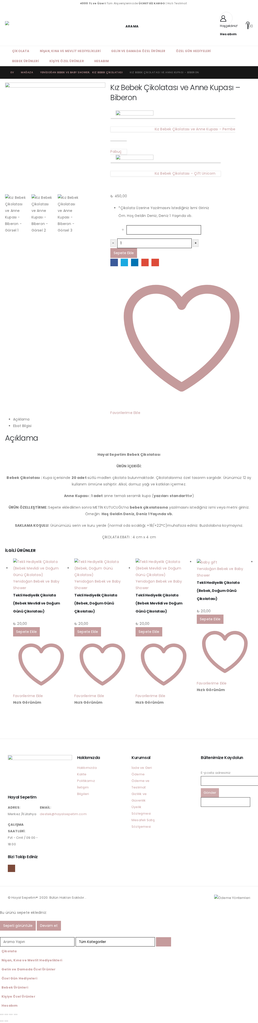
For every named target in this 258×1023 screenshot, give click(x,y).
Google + (145, 262)
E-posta (155, 262)
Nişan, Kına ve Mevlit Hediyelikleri (70, 51)
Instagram (11, 868)
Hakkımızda (87, 767)
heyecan (124, 262)
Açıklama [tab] (21, 419)
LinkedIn (134, 262)
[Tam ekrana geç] (6, 1014)
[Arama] (163, 941)
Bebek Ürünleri (25, 61)
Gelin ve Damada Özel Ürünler (138, 51)
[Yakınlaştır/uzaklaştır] (2, 1014)
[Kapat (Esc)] (15, 1014)
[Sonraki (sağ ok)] (6, 1020)
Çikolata (20, 51)
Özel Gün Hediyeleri (193, 51)
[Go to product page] (41, 568)
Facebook (114, 262)
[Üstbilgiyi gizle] (17, 26)
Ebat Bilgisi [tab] (22, 425)
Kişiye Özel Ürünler (66, 61)
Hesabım (101, 61)
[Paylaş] (11, 1014)
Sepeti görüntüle (18, 925)
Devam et (49, 925)
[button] (129, 26)
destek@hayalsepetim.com (63, 814)
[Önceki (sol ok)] (2, 1020)
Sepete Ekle (124, 252)
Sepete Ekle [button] (26, 631)
